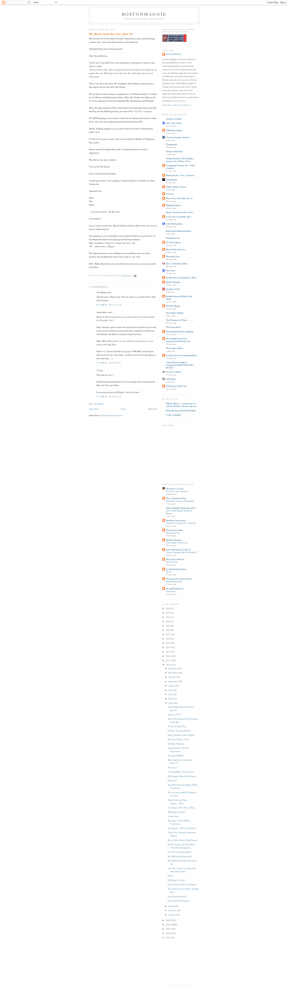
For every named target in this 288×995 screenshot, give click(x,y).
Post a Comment (96, 403)
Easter (170, 875)
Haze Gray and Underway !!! (179, 198)
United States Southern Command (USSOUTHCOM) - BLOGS (180, 365)
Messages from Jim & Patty (179, 578)
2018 (168, 630)
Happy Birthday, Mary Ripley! (181, 734)
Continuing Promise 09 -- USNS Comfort (180, 167)
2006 (168, 933)
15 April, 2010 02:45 (108, 396)
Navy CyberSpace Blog (177, 263)
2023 (168, 612)
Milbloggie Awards (176, 811)
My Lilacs (172, 767)
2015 (168, 643)
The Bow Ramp (173, 305)
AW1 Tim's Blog (174, 123)
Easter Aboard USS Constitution (182, 884)
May (170, 698)
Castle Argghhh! (173, 414)
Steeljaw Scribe (173, 289)
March (171, 906)
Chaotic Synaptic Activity (178, 137)
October (172, 676)
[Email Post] (134, 276)
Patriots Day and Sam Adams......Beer (177, 801)
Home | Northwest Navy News (179, 212)
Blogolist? (172, 780)
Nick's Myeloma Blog (176, 498)
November (173, 672)
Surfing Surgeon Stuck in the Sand (179, 297)
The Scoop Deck (173, 327)
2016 (168, 638)
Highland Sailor (173, 205)
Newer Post (94, 408)
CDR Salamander (174, 130)
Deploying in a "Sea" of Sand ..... (181, 175)
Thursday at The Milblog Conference (179, 822)
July (170, 689)
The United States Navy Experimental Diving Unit (178, 340)
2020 (168, 621)
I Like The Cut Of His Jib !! (178, 216)
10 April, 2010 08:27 (108, 362)
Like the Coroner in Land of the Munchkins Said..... (182, 870)
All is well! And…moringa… (177, 491)
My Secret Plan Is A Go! (178, 739)
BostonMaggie (174, 54)
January (172, 914)
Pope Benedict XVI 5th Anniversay (178, 749)
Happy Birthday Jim (174, 581)
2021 (168, 617)
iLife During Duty (174, 223)
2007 (168, 928)
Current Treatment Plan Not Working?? (181, 552)
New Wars (170, 270)
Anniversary (171, 591)
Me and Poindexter (175, 588)
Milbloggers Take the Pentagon (182, 776)
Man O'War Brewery (176, 249)
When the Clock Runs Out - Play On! (181, 523)
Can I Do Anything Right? (180, 851)
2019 (168, 625)
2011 (168, 660)
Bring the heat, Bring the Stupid (181, 410)
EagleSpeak (171, 179)
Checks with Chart (174, 151)
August (172, 685)
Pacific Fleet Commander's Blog (181, 277)
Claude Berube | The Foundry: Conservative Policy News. (180, 160)
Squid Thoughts (173, 282)
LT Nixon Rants (173, 242)
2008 (168, 924)
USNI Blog (171, 378)
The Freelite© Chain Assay (177, 542)
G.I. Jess (170, 193)
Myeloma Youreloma (176, 520)
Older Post (152, 408)
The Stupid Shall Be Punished (179, 331)
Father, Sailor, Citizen (176, 186)
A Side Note (173, 816)
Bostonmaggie (144, 14)
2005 (168, 937)
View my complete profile (176, 105)
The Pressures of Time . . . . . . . (180, 320)
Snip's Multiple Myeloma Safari (181, 507)
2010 (168, 664)
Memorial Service (173, 532)
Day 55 (169, 571)
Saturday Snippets (176, 743)
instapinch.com (173, 237)
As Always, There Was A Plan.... (182, 807)
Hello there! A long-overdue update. (180, 501)
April (171, 702)
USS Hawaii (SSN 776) (176, 386)
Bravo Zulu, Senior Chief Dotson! (183, 840)
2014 (168, 647)
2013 (168, 651)
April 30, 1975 (174, 714)
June (170, 694)
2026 (168, 608)
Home (123, 408)
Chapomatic (171, 144)
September (173, 681)
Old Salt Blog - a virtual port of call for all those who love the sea (181, 405)
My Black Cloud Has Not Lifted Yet (111, 34)
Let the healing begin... (176, 569)
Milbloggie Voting (176, 880)
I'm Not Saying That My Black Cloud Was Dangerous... (181, 846)
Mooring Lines (173, 256)
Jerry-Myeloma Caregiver (178, 549)
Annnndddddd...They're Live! (181, 771)
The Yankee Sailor (174, 348)
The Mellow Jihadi (174, 312)
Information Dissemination (178, 230)
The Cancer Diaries (175, 559)
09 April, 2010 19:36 (108, 304)
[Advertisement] (179, 963)
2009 (168, 920)
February (172, 910)
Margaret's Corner (175, 488)
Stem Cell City (172, 562)
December (173, 668)
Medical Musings (174, 539)
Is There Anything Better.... (180, 730)
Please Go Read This (177, 726)
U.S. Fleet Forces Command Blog (181, 355)
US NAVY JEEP (173, 371)
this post (181, 100)
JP (97, 370)
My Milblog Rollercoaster (179, 856)
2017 (168, 634)
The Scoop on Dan (174, 530)
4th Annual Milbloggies (179, 900)
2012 (168, 656)
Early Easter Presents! (177, 896)
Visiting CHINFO (175, 755)
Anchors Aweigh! (174, 118)
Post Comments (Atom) (111, 415)
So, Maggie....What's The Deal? (182, 828)
